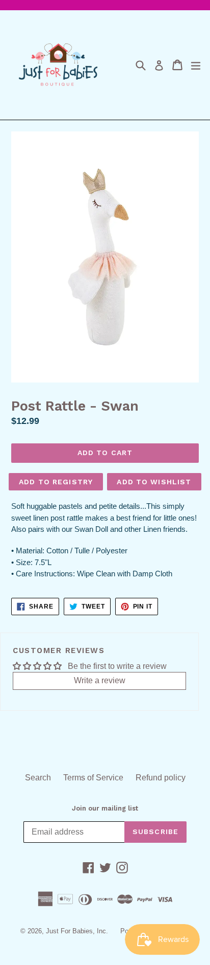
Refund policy (161, 777)
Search (38, 777)
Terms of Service (93, 777)
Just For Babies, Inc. (77, 931)
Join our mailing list (105, 808)
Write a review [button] (99, 680)
